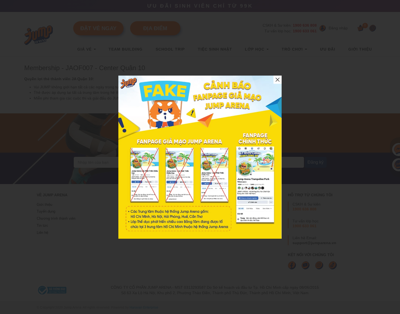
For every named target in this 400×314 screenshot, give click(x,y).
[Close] (277, 80)
